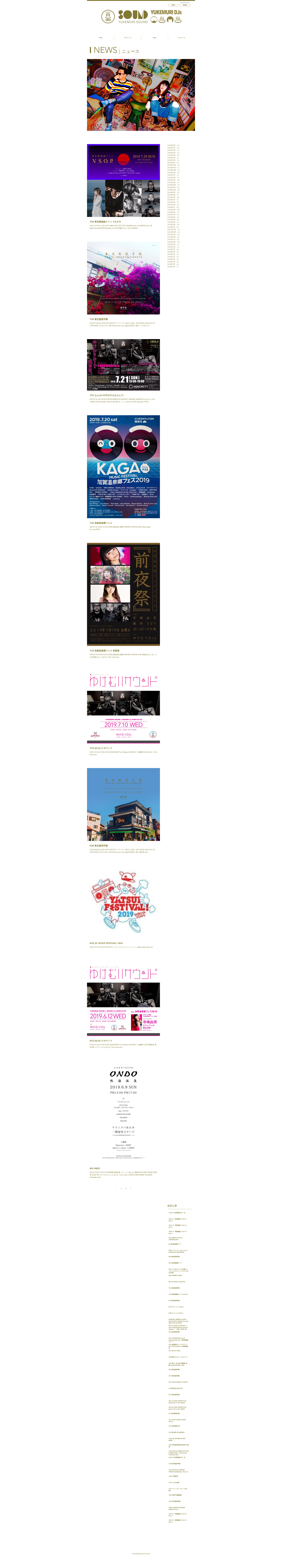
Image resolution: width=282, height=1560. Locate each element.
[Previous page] (117, 1189)
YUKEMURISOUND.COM (185, 2)
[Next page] (130, 1189)
